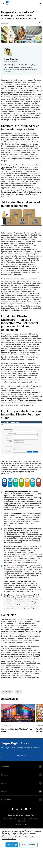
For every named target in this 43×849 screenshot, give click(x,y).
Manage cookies (28, 845)
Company (5, 767)
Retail (18, 692)
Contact (4, 791)
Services (4, 775)
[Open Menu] (3, 2)
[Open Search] (40, 3)
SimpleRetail (7, 692)
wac (26, 824)
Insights (4, 783)
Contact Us (21, 755)
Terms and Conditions (15, 815)
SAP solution (17, 291)
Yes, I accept (12, 845)
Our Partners (6, 800)
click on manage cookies (10, 837)
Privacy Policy (30, 815)
